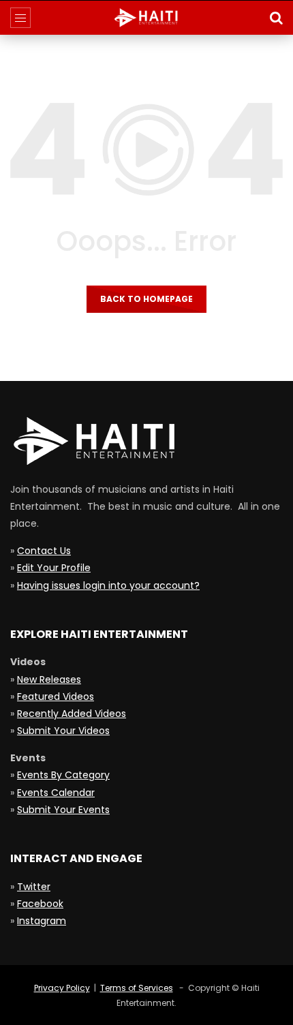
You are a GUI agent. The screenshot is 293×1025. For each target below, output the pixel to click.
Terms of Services (136, 988)
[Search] (276, 18)
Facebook (40, 904)
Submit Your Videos (63, 730)
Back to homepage (146, 299)
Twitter (33, 886)
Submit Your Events (63, 809)
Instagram (41, 921)
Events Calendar (56, 792)
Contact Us (44, 550)
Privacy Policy (62, 988)
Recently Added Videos (71, 713)
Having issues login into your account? (108, 585)
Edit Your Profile (54, 568)
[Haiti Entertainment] (146, 17)
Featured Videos (55, 696)
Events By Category (63, 775)
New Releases (49, 679)
